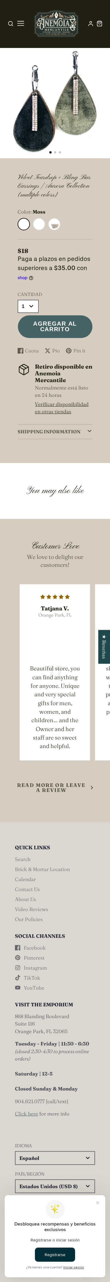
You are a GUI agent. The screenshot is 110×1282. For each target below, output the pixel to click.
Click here (26, 1113)
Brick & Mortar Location (42, 869)
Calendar (25, 879)
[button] (50, 152)
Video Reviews (31, 909)
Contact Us (27, 889)
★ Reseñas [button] (104, 647)
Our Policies (29, 919)
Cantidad (30, 294)
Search (23, 859)
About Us (25, 899)
